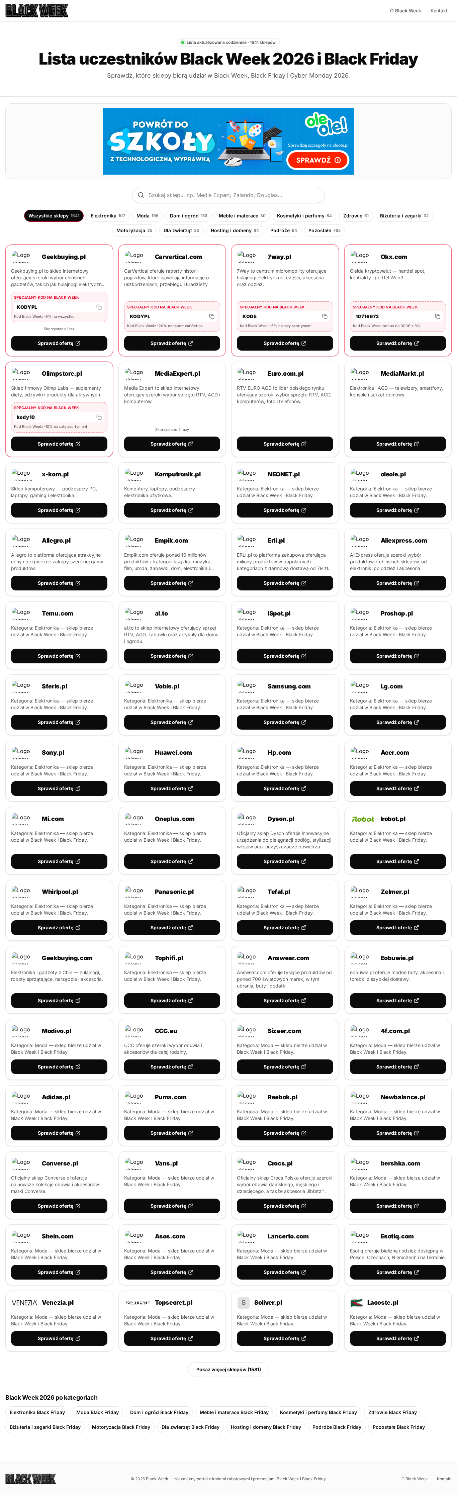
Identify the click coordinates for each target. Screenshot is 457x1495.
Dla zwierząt (181, 230)
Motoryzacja (134, 230)
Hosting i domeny (235, 230)
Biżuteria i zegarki (404, 215)
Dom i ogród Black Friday (159, 1412)
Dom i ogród (188, 215)
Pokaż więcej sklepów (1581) (228, 1369)
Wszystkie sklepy (53, 215)
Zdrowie (356, 215)
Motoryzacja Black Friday (121, 1427)
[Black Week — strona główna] (36, 10)
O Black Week (405, 10)
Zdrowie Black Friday (392, 1412)
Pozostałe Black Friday (399, 1427)
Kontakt (439, 10)
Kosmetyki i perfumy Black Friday (318, 1412)
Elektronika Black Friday (37, 1412)
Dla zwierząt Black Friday (190, 1427)
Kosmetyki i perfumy (304, 215)
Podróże (283, 230)
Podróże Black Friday (336, 1427)
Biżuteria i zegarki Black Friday (45, 1427)
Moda (147, 215)
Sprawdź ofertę (55, 343)
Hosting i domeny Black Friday (266, 1427)
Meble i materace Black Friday (234, 1412)
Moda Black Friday (97, 1412)
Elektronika (108, 215)
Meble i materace (242, 215)
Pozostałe (324, 230)
